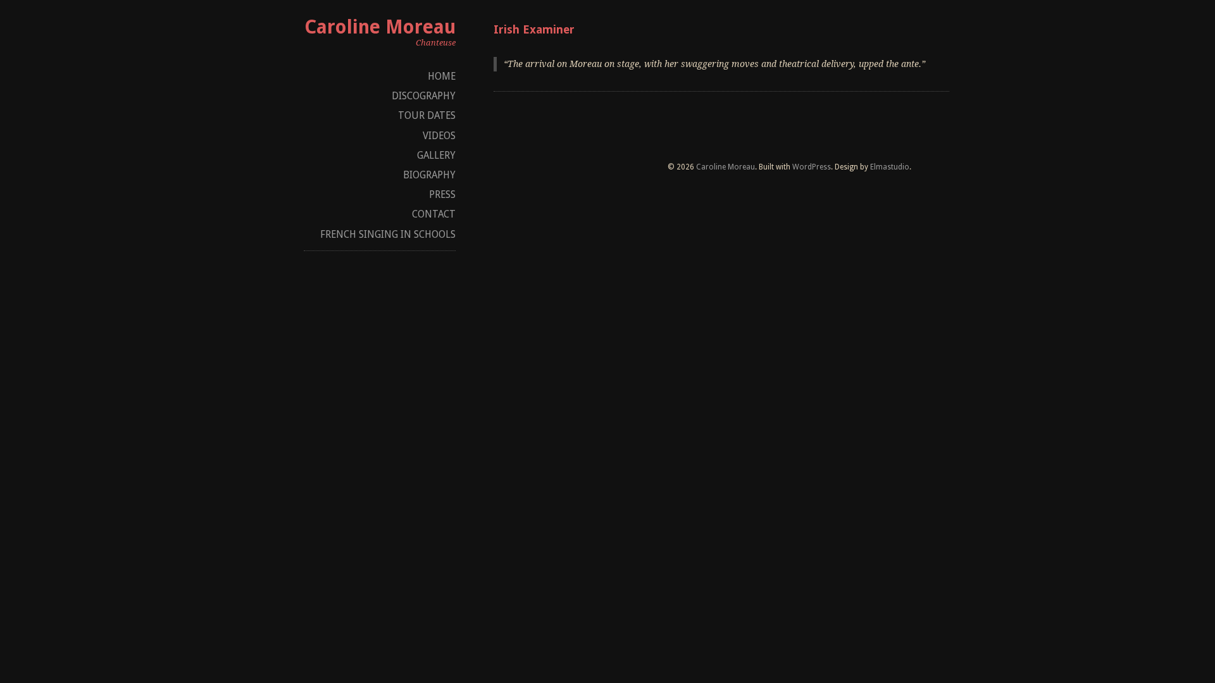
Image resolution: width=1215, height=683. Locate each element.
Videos (439, 136)
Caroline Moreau (380, 27)
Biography (429, 175)
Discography (424, 96)
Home (442, 76)
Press (442, 194)
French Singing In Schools (388, 234)
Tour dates (427, 115)
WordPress (811, 167)
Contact (434, 214)
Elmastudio (889, 167)
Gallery (436, 155)
